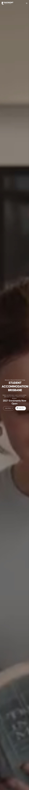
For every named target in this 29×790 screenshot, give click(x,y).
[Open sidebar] (26, 3)
